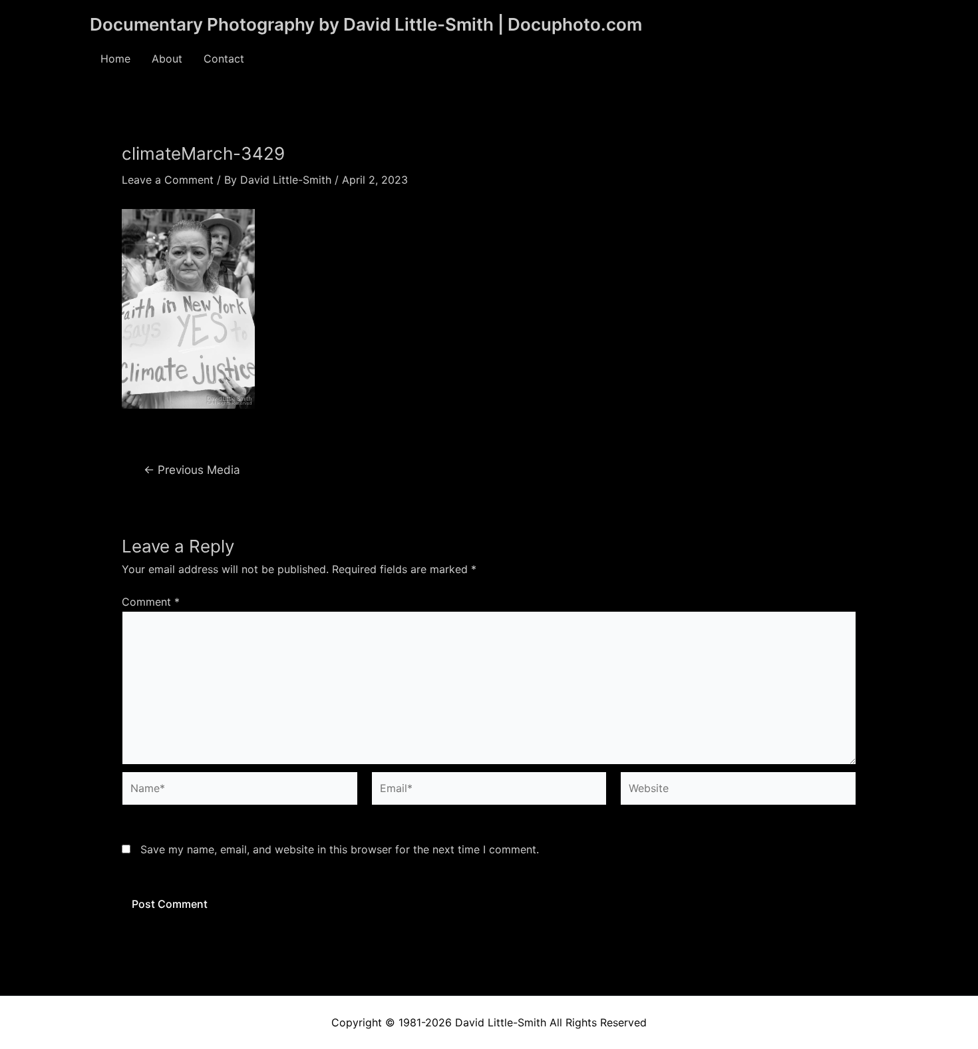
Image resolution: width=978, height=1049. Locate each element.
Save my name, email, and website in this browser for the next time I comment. (339, 849)
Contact (224, 58)
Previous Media (192, 469)
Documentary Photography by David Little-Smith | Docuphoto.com (366, 24)
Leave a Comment (168, 179)
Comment (151, 601)
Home (115, 58)
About (167, 58)
